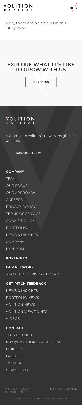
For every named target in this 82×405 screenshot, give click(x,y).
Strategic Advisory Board (32, 274)
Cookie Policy (20, 221)
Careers (14, 200)
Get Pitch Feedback (26, 284)
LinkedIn (14, 349)
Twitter (13, 363)
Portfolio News (22, 298)
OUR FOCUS (41, 82)
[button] (28, 153)
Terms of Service (23, 214)
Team (11, 179)
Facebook (16, 356)
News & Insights (22, 235)
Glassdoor (17, 370)
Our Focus (17, 186)
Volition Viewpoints (26, 312)
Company (15, 242)
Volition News (20, 305)
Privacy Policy (21, 207)
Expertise (15, 249)
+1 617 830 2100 (19, 335)
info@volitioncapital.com (33, 342)
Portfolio (16, 228)
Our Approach (21, 193)
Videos (13, 319)
